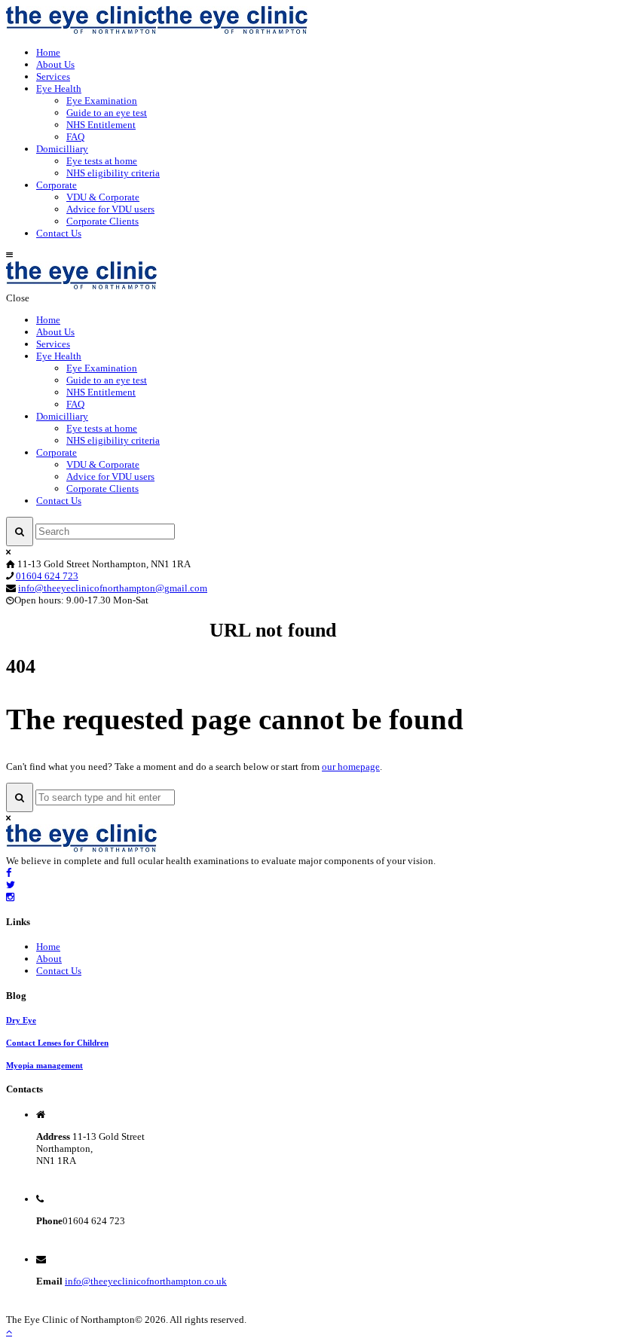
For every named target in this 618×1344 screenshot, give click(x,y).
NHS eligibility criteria (113, 173)
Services (53, 76)
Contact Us (58, 233)
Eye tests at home (101, 160)
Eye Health (58, 88)
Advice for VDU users (110, 209)
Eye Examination (101, 100)
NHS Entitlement (101, 124)
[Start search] (19, 531)
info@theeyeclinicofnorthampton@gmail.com (112, 588)
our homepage (351, 766)
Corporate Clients (102, 221)
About (49, 958)
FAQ (75, 136)
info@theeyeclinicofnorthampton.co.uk (146, 1281)
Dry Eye (21, 1020)
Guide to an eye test (106, 112)
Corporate (56, 185)
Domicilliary (62, 148)
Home (48, 52)
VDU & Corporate (102, 197)
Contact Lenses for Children (57, 1042)
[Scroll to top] (9, 1331)
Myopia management (44, 1065)
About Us (55, 64)
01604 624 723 (47, 576)
